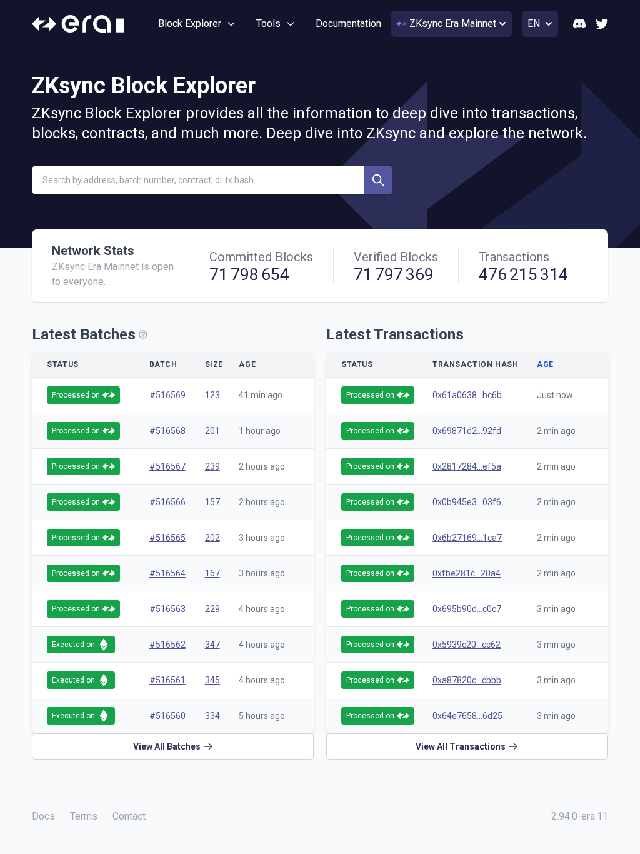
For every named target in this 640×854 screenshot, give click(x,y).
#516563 (167, 609)
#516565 (167, 538)
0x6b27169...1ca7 (467, 538)
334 (212, 716)
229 (212, 609)
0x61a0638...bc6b (467, 395)
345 (212, 680)
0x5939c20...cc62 (466, 645)
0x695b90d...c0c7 (466, 609)
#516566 (167, 502)
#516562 (167, 645)
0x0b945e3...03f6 (466, 502)
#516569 (167, 395)
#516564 (167, 573)
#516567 (167, 466)
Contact (129, 816)
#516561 (167, 680)
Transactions (514, 256)
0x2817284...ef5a (466, 466)
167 (212, 573)
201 (212, 431)
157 (212, 502)
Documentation (348, 23)
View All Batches (167, 746)
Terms (84, 816)
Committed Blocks (261, 256)
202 (212, 538)
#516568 (167, 431)
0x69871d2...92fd (466, 431)
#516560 (167, 716)
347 (212, 645)
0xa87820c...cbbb (466, 680)
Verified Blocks (396, 256)
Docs (43, 816)
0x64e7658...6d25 (467, 716)
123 (212, 395)
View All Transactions (461, 746)
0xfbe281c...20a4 (466, 573)
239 (212, 466)
